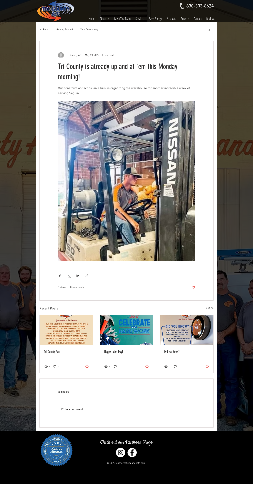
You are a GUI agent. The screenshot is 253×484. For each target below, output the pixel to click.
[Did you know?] (186, 330)
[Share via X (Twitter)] (69, 276)
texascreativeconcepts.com (131, 463)
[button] (209, 29)
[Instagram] (120, 452)
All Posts (44, 29)
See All (210, 308)
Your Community (89, 29)
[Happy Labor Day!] (126, 330)
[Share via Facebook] (59, 276)
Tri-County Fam (52, 352)
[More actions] (193, 55)
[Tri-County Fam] (66, 330)
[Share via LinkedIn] (78, 276)
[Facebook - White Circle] (132, 452)
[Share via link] (87, 276)
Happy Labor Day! (113, 352)
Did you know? (171, 352)
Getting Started (64, 29)
